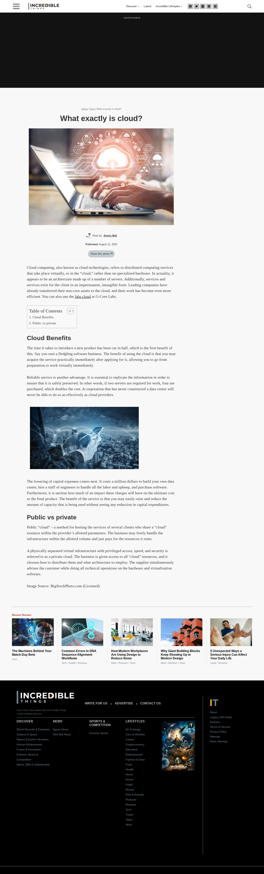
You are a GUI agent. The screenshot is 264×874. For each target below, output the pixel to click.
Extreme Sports (98, 733)
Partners (215, 722)
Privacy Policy (218, 731)
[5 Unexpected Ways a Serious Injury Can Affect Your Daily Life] (231, 632)
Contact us (150, 703)
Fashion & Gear (135, 759)
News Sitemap (218, 741)
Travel (129, 814)
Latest (147, 6)
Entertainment (134, 754)
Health (72, 663)
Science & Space (27, 734)
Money (130, 789)
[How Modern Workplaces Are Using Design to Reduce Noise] (132, 632)
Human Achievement (29, 744)
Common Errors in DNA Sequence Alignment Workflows (79, 654)
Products (131, 799)
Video (129, 819)
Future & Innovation (29, 749)
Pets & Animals (135, 794)
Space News (60, 729)
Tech (92, 109)
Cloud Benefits (43, 317)
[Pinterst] (215, 6)
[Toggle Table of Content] (68, 311)
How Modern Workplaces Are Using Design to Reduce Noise (129, 654)
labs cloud (83, 296)
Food (129, 764)
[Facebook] (190, 6)
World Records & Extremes (33, 729)
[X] (196, 6)
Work (114, 663)
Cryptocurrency (135, 744)
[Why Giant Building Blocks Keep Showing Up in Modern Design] (182, 632)
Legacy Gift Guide (221, 717)
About (213, 712)
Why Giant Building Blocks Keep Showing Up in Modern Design (180, 654)
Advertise (124, 703)
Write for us (96, 703)
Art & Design (133, 729)
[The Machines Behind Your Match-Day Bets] (33, 632)
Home (84, 109)
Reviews (82, 663)
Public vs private (44, 323)
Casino (130, 739)
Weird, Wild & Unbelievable (33, 764)
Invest (129, 779)
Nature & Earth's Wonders (33, 739)
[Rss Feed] (209, 6)
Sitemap (215, 736)
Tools (132, 663)
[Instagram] (202, 6)
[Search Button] (247, 6)
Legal (213, 663)
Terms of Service (220, 726)
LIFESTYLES (135, 721)
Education (132, 749)
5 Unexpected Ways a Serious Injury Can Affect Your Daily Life (228, 654)
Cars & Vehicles (135, 734)
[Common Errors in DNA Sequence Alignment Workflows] (82, 632)
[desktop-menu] (16, 6)
